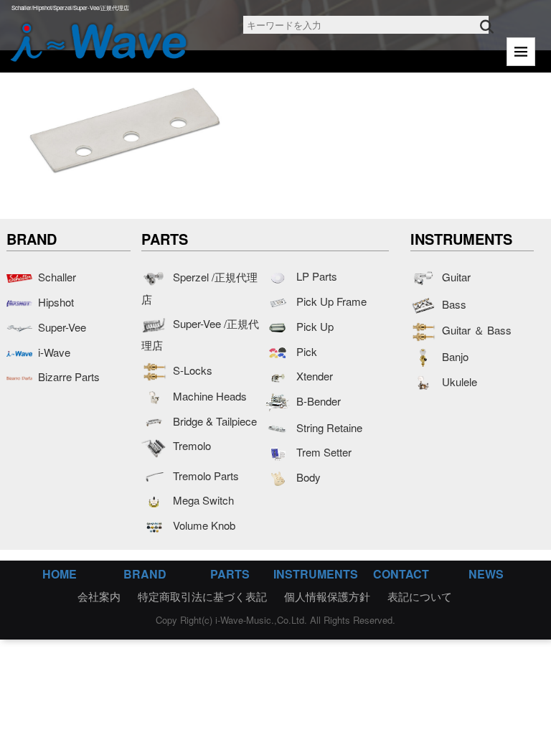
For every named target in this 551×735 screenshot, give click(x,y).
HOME (59, 574)
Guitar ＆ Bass (477, 329)
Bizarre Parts (69, 376)
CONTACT (401, 574)
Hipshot (56, 301)
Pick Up (315, 326)
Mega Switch (203, 499)
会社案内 (99, 596)
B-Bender (318, 400)
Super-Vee (62, 326)
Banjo (455, 356)
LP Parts (316, 276)
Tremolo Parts (206, 475)
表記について (419, 596)
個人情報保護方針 (327, 596)
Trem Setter (324, 451)
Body (308, 476)
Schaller (57, 276)
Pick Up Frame (331, 301)
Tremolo (192, 445)
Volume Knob (204, 525)
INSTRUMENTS (315, 574)
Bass (454, 304)
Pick (306, 351)
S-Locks (192, 370)
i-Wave (54, 352)
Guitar (456, 276)
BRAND (144, 574)
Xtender (314, 375)
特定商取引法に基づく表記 (202, 596)
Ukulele (459, 381)
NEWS (486, 574)
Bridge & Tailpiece (215, 421)
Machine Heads (210, 395)
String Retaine (329, 427)
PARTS (230, 574)
